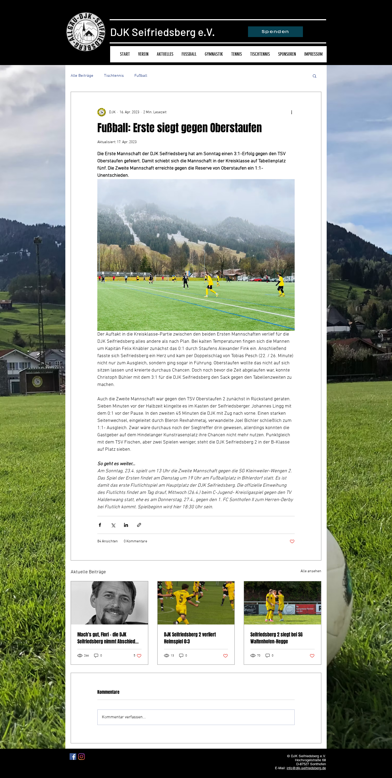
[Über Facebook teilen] (99, 524)
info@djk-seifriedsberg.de (306, 768)
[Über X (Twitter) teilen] (112, 524)
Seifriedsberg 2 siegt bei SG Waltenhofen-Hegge (276, 638)
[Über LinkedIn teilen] (126, 524)
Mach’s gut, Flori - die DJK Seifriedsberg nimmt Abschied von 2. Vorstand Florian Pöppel (106, 638)
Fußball (140, 75)
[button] (314, 76)
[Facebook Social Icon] (73, 756)
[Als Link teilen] (139, 524)
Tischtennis (114, 75)
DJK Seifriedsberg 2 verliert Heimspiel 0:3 (190, 638)
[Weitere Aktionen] (291, 112)
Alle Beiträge (82, 75)
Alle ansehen (311, 571)
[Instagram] (81, 756)
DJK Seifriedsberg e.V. (162, 31)
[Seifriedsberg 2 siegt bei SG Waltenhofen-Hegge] (282, 602)
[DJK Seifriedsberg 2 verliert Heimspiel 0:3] (196, 602)
